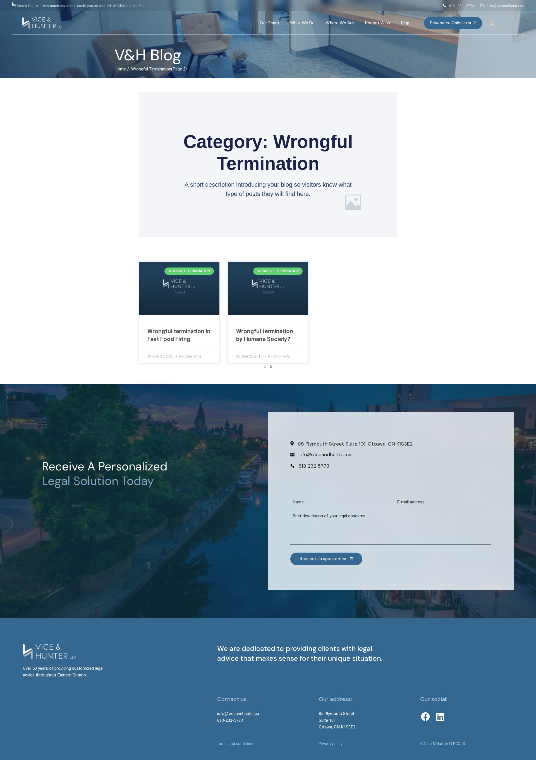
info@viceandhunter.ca (505, 5)
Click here (126, 5)
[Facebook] (425, 716)
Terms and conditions (235, 743)
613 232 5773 (313, 466)
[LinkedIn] (440, 717)
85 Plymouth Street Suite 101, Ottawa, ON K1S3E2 (355, 444)
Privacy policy (331, 743)
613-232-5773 (230, 720)
